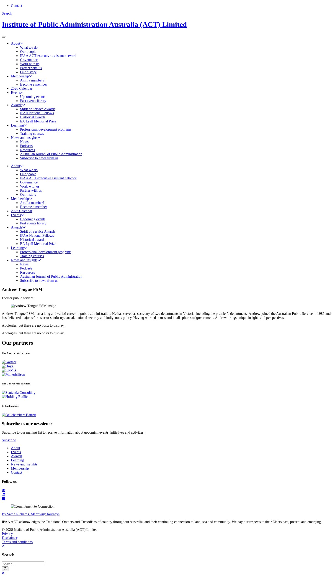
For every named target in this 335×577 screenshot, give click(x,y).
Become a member (33, 84)
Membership (20, 76)
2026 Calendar (21, 88)
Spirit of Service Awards (37, 109)
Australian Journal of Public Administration (51, 154)
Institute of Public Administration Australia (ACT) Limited (94, 24)
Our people (28, 51)
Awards (16, 105)
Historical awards (32, 117)
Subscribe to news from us (39, 158)
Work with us (29, 64)
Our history (28, 72)
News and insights (24, 138)
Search (7, 13)
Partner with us (31, 68)
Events (16, 92)
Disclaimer (9, 538)
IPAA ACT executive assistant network (48, 56)
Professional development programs (45, 129)
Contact (16, 6)
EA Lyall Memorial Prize (38, 121)
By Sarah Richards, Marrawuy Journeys (30, 514)
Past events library (33, 101)
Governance (29, 60)
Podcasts (26, 146)
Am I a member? (32, 80)
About (15, 43)
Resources (27, 150)
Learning (17, 125)
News (24, 142)
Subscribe (9, 440)
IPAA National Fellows (37, 113)
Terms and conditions (17, 542)
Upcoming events (32, 97)
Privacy (7, 534)
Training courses (32, 133)
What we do (29, 47)
